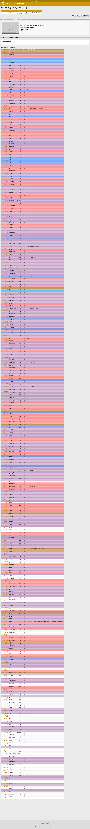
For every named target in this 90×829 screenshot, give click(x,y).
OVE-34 (5, 119)
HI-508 (5, 60)
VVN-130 (6, 604)
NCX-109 (6, 475)
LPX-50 (5, 52)
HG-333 (5, 116)
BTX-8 (5, 127)
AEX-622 (6, 195)
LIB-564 (5, 481)
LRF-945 (5, 483)
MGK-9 (5, 105)
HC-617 (5, 83)
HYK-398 (6, 539)
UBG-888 (6, 651)
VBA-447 (6, 187)
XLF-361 (5, 589)
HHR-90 (5, 148)
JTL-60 (5, 303)
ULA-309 (6, 245)
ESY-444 (5, 492)
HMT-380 (6, 251)
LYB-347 (5, 527)
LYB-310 (5, 543)
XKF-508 (6, 480)
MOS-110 (6, 740)
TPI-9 (5, 98)
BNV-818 (6, 327)
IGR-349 (5, 448)
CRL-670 (5, 739)
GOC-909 (6, 685)
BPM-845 (6, 578)
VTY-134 (6, 664)
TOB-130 (6, 313)
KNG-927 (6, 631)
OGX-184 (6, 469)
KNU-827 (6, 753)
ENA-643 (6, 728)
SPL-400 (5, 793)
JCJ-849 (5, 499)
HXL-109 (6, 343)
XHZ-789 (5, 572)
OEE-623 (6, 205)
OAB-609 (6, 160)
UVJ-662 (5, 332)
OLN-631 (6, 288)
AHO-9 (5, 694)
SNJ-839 (5, 755)
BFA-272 (6, 373)
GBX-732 (6, 464)
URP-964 (6, 299)
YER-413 (5, 586)
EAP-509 (6, 224)
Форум (44, 822)
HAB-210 (6, 170)
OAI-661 (5, 608)
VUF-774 (5, 416)
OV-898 (5, 141)
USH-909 (6, 307)
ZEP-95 (5, 124)
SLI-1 (5, 110)
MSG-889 (6, 564)
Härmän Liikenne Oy (12, 13)
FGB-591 (5, 575)
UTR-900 (6, 321)
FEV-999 (5, 553)
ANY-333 (6, 667)
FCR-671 (5, 496)
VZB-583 (6, 756)
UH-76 (5, 67)
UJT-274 (5, 237)
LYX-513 (5, 624)
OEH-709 (6, 156)
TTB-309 (6, 284)
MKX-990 (6, 710)
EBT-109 (6, 337)
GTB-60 (5, 73)
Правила (49, 822)
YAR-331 (5, 426)
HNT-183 (6, 168)
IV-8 (5, 78)
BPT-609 (6, 697)
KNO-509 (6, 758)
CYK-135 (6, 597)
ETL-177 (6, 788)
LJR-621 (5, 338)
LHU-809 (6, 54)
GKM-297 (6, 677)
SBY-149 (6, 639)
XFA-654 (6, 378)
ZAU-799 (6, 353)
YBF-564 (6, 472)
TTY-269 (6, 659)
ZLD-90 (5, 175)
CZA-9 (5, 438)
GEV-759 (6, 548)
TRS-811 (6, 286)
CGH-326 (6, 596)
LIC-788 (5, 465)
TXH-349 (6, 272)
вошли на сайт (7, 42)
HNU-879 (6, 149)
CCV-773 (5, 502)
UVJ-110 (5, 330)
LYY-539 (5, 675)
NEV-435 (5, 559)
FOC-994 (6, 669)
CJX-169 (5, 745)
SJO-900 (5, 381)
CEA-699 (6, 519)
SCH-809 (6, 253)
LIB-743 (5, 491)
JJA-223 (5, 556)
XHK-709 (6, 308)
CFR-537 (5, 427)
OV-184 (5, 137)
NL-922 (5, 97)
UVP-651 (6, 334)
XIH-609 (5, 497)
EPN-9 (5, 146)
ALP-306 (6, 243)
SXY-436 (6, 696)
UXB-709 (6, 348)
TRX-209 (6, 280)
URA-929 (6, 297)
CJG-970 (5, 650)
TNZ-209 (6, 523)
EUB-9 (5, 122)
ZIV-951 (5, 532)
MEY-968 (6, 615)
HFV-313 (5, 292)
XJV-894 (5, 319)
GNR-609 (6, 780)
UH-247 (5, 111)
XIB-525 (5, 516)
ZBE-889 (5, 349)
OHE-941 (6, 234)
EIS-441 (5, 504)
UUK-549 (6, 324)
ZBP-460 (6, 357)
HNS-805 (6, 275)
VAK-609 (6, 167)
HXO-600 (6, 351)
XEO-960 (6, 273)
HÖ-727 (5, 76)
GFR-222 (5, 529)
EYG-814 (6, 534)
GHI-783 (5, 629)
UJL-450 (5, 222)
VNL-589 (5, 165)
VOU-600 (6, 326)
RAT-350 (6, 189)
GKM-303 (6, 716)
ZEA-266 (6, 369)
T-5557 (5, 59)
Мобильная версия (45, 823)
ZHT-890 (6, 399)
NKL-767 (6, 759)
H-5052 (5, 57)
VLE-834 (5, 278)
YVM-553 (6, 662)
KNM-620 (6, 763)
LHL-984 (5, 310)
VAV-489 (5, 51)
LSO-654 (6, 683)
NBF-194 (6, 419)
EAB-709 (6, 318)
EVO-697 (6, 796)
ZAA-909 (6, 342)
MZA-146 (6, 790)
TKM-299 (6, 221)
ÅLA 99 (5, 570)
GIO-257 (5, 461)
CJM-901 (6, 647)
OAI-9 (5, 143)
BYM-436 (6, 467)
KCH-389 (6, 229)
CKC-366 (6, 761)
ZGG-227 (6, 450)
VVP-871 (6, 599)
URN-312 (6, 302)
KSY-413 (6, 581)
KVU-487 (6, 794)
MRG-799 (6, 413)
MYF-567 (6, 540)
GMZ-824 (6, 658)
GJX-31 (5, 138)
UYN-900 (6, 580)
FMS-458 (6, 767)
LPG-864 (6, 605)
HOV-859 (6, 283)
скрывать (82, 15)
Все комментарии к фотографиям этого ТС (10, 17)
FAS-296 (6, 400)
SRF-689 (5, 588)
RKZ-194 (6, 408)
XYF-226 (6, 434)
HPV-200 (6, 281)
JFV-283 (5, 600)
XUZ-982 (6, 797)
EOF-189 (6, 626)
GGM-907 (6, 421)
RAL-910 (5, 178)
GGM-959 (6, 518)
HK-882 (5, 140)
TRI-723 (5, 623)
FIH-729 (5, 521)
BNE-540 (5, 376)
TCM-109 (6, 186)
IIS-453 (5, 489)
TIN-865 (5, 488)
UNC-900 (6, 268)
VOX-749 (6, 214)
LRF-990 (5, 585)
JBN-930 (5, 432)
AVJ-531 (5, 329)
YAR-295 (5, 429)
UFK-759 (6, 384)
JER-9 (5, 750)
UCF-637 (6, 637)
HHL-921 (6, 203)
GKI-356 (5, 712)
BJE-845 (5, 367)
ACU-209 (6, 192)
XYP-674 (6, 573)
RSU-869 (6, 764)
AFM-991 (6, 388)
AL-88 (5, 751)
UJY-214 (5, 435)
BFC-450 (5, 394)
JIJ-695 (5, 701)
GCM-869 (6, 383)
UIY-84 (5, 102)
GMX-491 (6, 772)
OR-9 (5, 71)
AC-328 (5, 79)
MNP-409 (6, 640)
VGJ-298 (5, 442)
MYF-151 (6, 535)
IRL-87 (5, 121)
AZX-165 (5, 458)
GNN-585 (6, 783)
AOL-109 (6, 270)
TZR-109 (6, 732)
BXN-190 (6, 782)
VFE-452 (5, 397)
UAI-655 (5, 661)
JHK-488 (5, 642)
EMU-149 (6, 583)
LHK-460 (6, 300)
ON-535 (5, 65)
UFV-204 (5, 423)
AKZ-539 (6, 456)
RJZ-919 (5, 616)
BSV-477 (6, 742)
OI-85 (5, 87)
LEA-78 (5, 108)
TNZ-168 (6, 478)
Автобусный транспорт (15, 4)
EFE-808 (5, 380)
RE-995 (5, 64)
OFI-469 (5, 407)
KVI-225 (5, 562)
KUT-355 (6, 769)
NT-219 (5, 157)
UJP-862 (5, 386)
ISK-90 (5, 129)
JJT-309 (5, 628)
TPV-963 (6, 276)
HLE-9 (5, 100)
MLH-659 (6, 510)
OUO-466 (6, 561)
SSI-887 (5, 508)
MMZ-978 (6, 736)
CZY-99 (5, 645)
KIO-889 (5, 372)
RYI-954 (5, 545)
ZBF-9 (5, 106)
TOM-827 (6, 261)
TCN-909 (6, 180)
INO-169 (5, 699)
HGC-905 (6, 410)
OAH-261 (6, 173)
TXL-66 (5, 164)
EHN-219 (6, 364)
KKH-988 (6, 340)
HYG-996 (6, 524)
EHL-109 (5, 362)
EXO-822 (6, 620)
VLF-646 (5, 424)
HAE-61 (5, 92)
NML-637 (6, 724)
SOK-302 (6, 785)
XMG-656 (6, 402)
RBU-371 (6, 207)
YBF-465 (6, 473)
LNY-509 (5, 634)
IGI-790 (5, 446)
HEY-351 (5, 513)
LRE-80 (5, 145)
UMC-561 (6, 257)
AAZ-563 (5, 459)
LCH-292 (5, 235)
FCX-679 (5, 486)
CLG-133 (5, 766)
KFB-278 (6, 359)
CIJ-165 (5, 537)
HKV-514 (6, 114)
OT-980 (5, 133)
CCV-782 (5, 505)
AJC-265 (5, 208)
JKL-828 (5, 612)
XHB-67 (5, 118)
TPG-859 (6, 602)
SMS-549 (6, 778)
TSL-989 (6, 311)
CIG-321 (5, 688)
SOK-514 (6, 693)
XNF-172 (5, 591)
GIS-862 (5, 672)
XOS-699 (6, 775)
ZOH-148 (6, 743)
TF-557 (5, 56)
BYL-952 (5, 531)
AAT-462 (6, 172)
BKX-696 (6, 365)
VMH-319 (6, 176)
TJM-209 (6, 211)
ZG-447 (5, 81)
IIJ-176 (5, 500)
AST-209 (6, 289)
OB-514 (5, 84)
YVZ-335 (6, 726)
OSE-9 (5, 159)
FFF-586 (5, 550)
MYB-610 (6, 515)
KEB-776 (6, 256)
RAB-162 (6, 95)
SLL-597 (5, 734)
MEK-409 (6, 291)
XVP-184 (6, 720)
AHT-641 (6, 213)
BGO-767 (6, 443)
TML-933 (6, 246)
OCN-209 (6, 162)
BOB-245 (6, 680)
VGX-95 (5, 75)
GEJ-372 (5, 542)
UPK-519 (6, 315)
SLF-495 (5, 577)
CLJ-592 (5, 777)
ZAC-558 (6, 346)
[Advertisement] (45, 810)
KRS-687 (6, 709)
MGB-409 (6, 335)
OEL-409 (6, 132)
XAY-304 (6, 656)
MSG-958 (6, 618)
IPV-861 (5, 729)
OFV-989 (5, 396)
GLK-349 (6, 737)
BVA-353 (6, 774)
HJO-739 (6, 153)
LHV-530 (5, 219)
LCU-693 (5, 254)
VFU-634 (5, 418)
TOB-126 (6, 265)
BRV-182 (5, 747)
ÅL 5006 (5, 686)
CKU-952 (6, 713)
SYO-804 (6, 558)
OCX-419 (6, 216)
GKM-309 (6, 610)
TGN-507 (6, 440)
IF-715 (5, 68)
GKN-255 (6, 715)
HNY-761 (6, 682)
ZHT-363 (6, 411)
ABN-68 (5, 151)
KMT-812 (6, 607)
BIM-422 (6, 227)
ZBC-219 (6, 354)
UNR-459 (6, 197)
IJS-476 (5, 569)
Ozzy (23, 30)
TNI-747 (5, 621)
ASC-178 (6, 295)
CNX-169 (6, 721)
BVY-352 (6, 470)
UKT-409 (6, 230)
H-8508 (5, 62)
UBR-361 (6, 184)
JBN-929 (5, 431)
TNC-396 (6, 248)
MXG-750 (6, 454)
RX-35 (5, 91)
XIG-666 (5, 389)
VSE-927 (6, 241)
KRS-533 (6, 705)
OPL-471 (6, 345)
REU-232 (6, 240)
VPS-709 (6, 249)
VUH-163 (6, 375)
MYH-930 (6, 405)
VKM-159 (6, 259)
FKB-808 (5, 594)
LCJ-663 (5, 154)
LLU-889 (5, 718)
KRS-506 (6, 702)
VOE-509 (6, 232)
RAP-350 (6, 183)
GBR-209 (5, 451)
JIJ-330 (5, 613)
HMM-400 (6, 264)
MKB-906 (6, 391)
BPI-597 (5, 512)
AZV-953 (5, 566)
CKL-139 (5, 748)
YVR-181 (5, 689)
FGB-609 (5, 593)
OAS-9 (5, 94)
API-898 (5, 648)
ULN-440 (6, 238)
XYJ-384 (5, 494)
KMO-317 (6, 655)
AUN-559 (6, 305)
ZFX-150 (6, 437)
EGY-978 (6, 210)
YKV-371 (6, 707)
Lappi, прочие (11, 12)
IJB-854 (5, 678)
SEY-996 (5, 635)
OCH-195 (6, 200)
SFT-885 (5, 404)
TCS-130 (6, 194)
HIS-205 (5, 485)
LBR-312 (5, 218)
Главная (40, 822)
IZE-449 (5, 770)
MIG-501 (6, 477)
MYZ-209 (6, 786)
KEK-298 (6, 267)
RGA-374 (5, 415)
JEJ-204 (5, 462)
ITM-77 (5, 130)
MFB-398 (6, 322)
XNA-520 (6, 704)
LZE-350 (5, 670)
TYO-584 (6, 551)
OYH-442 (6, 453)
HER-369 (6, 202)
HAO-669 (6, 181)
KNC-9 (5, 125)
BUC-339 (6, 723)
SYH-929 (6, 554)
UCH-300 (6, 191)
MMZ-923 (6, 666)
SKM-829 (6, 691)
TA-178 (5, 135)
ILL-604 (5, 731)
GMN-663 (6, 632)
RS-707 (5, 89)
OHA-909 (6, 226)
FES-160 (5, 546)
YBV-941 (6, 507)
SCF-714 (5, 567)
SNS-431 (6, 653)
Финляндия (5, 13)
